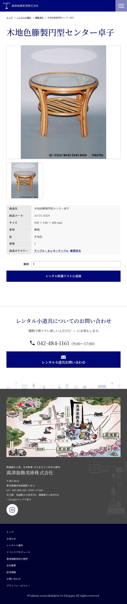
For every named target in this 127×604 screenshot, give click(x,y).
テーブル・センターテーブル (51, 251)
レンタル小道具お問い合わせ (63, 362)
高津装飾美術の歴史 (17, 558)
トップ (9, 17)
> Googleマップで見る (18, 499)
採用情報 (11, 572)
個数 (26, 264)
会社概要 (11, 565)
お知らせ (11, 538)
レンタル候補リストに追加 (63, 276)
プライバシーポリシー (18, 585)
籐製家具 (39, 17)
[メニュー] (121, 6)
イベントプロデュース (18, 552)
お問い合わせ (13, 578)
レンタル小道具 (24, 17)
